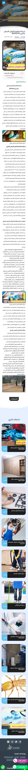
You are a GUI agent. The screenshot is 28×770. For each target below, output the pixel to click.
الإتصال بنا (22, 757)
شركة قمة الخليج (9, 75)
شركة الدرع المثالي (20, 605)
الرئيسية (16, 757)
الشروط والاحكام (8, 757)
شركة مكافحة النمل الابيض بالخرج (15, 77)
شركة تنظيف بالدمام (19, 573)
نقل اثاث (20, 44)
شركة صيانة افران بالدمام (18, 510)
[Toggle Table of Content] (21, 73)
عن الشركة (22, 762)
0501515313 (12, 88)
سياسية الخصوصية (11, 759)
